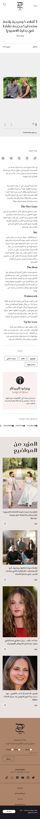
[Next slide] (5, 124)
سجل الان (9, 811)
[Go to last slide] (11, 124)
